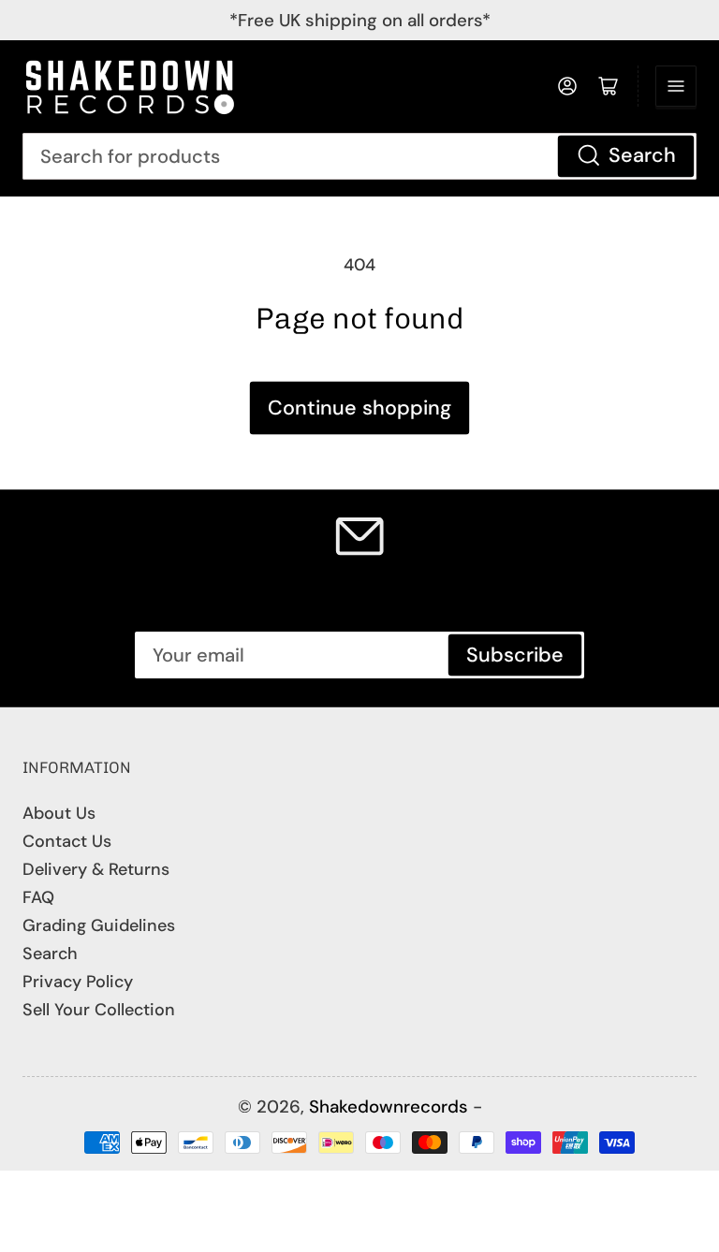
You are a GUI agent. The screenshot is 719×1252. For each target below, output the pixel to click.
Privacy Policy (77, 981)
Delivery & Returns (95, 869)
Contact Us (66, 841)
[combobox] (359, 156)
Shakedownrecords (388, 1106)
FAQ (38, 897)
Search (642, 155)
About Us (58, 813)
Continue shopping (359, 408)
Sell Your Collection (98, 1009)
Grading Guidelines (98, 925)
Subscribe (515, 655)
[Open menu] (676, 86)
